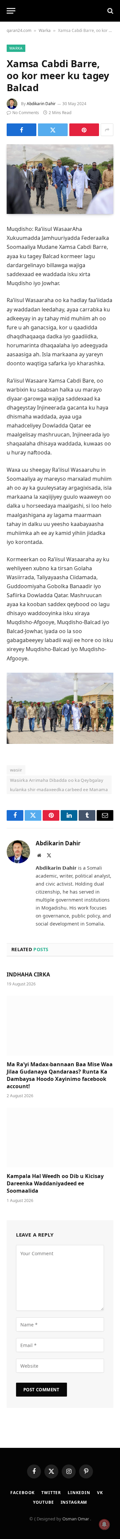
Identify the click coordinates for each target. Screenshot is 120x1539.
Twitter (51, 1492)
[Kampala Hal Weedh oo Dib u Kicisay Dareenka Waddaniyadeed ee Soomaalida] (60, 1137)
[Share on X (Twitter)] (53, 129)
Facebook (22, 1492)
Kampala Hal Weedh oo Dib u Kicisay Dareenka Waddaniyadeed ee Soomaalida (55, 1183)
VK (100, 1492)
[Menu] (11, 10)
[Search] (109, 10)
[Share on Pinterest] (84, 129)
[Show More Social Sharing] (107, 129)
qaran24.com (19, 30)
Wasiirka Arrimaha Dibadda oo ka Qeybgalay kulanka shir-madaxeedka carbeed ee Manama (59, 784)
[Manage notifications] (104, 1524)
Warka (45, 30)
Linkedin (79, 1492)
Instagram (74, 1502)
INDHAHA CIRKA (28, 974)
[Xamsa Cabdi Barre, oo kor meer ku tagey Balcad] (60, 179)
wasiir (16, 770)
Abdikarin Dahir (41, 103)
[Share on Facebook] (21, 129)
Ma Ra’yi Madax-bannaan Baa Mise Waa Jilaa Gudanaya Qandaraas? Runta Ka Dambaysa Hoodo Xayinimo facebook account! (60, 1075)
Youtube (43, 1502)
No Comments (25, 112)
